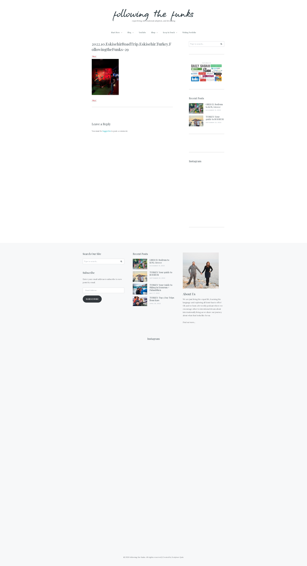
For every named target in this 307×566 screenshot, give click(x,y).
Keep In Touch (169, 32)
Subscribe (92, 299)
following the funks (153, 13)
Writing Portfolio (189, 32)
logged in (107, 131)
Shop (153, 32)
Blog (129, 32)
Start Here (115, 32)
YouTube (142, 32)
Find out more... (189, 322)
